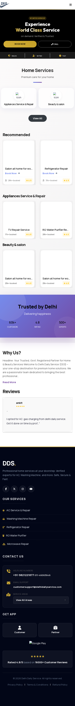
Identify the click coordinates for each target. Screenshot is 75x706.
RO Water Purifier (16, 535)
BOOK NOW (20, 44)
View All (37, 118)
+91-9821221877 (23, 575)
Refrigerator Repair (17, 527)
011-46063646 (42, 575)
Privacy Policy (15, 684)
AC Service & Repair (18, 510)
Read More (9, 382)
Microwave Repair (18, 544)
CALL (55, 44)
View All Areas (41, 600)
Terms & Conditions (37, 684)
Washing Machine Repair (21, 518)
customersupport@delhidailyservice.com (37, 586)
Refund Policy (60, 684)
